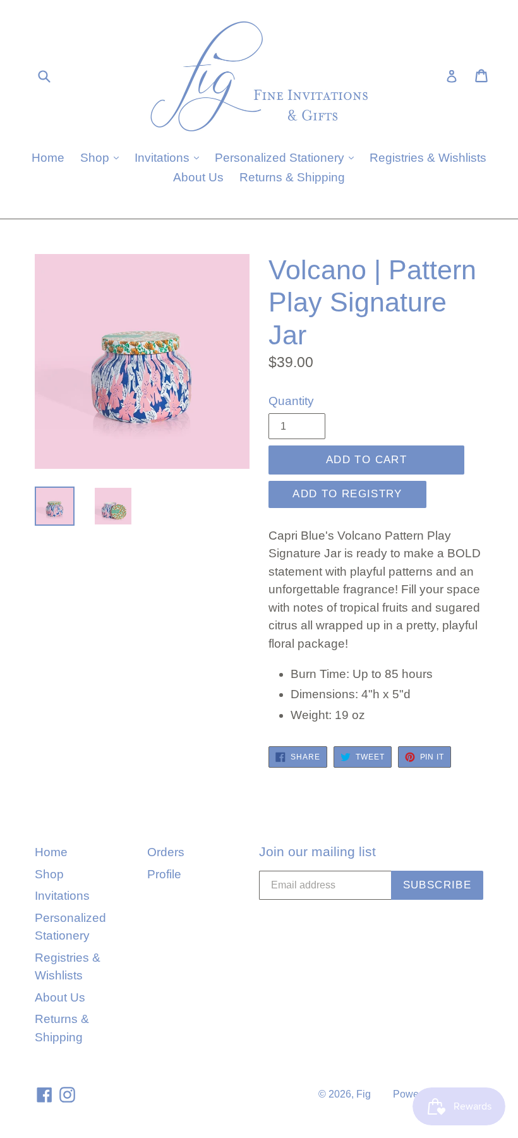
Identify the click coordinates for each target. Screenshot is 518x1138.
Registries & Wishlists (428, 157)
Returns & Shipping (292, 177)
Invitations (170, 157)
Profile (164, 874)
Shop (102, 157)
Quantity (291, 401)
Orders (165, 852)
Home (48, 157)
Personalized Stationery (287, 157)
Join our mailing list (317, 851)
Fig (363, 1094)
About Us (198, 177)
